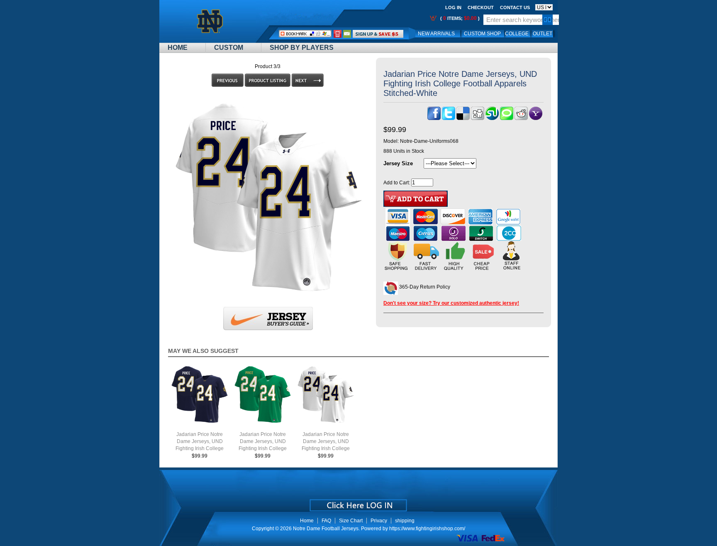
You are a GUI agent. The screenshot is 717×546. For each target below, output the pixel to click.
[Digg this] (477, 118)
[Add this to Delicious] (463, 118)
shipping (405, 521)
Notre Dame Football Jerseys (325, 528)
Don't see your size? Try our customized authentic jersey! (451, 303)
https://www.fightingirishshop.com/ (427, 528)
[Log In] (378, 33)
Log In (453, 7)
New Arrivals (436, 34)
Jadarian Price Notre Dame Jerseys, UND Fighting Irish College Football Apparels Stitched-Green (263, 448)
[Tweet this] (448, 118)
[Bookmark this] (535, 118)
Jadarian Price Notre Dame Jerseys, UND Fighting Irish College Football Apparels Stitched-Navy (200, 448)
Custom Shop (482, 34)
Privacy (379, 521)
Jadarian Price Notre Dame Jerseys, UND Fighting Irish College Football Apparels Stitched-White (326, 448)
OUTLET (542, 34)
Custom (228, 47)
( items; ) (459, 18)
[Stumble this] (492, 118)
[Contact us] (347, 33)
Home (178, 47)
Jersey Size (398, 163)
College (517, 34)
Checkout (481, 7)
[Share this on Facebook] (434, 118)
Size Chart (351, 521)
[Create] (357, 502)
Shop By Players (302, 47)
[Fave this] (506, 118)
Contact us (515, 7)
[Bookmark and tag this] (521, 118)
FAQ (326, 521)
